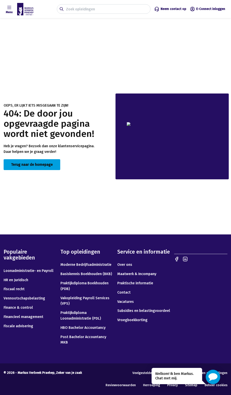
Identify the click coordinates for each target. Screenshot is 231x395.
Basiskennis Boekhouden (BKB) (86, 274)
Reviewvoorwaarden (121, 385)
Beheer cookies (216, 385)
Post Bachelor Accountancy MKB (83, 340)
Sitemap (191, 385)
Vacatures (125, 301)
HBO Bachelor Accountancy (83, 327)
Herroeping (151, 385)
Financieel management (23, 317)
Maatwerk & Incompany (136, 274)
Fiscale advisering (18, 326)
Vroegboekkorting (132, 320)
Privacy (172, 385)
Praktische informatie (135, 283)
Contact (124, 292)
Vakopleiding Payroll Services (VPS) (84, 301)
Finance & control (18, 307)
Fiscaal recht (14, 289)
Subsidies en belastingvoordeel (143, 311)
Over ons (124, 264)
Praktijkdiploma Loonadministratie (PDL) (80, 315)
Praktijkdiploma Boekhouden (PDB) (84, 286)
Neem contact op (173, 9)
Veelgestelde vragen (147, 373)
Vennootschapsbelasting (25, 298)
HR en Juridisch (16, 280)
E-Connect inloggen (210, 9)
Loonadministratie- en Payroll (28, 271)
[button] (213, 377)
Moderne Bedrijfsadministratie (85, 264)
